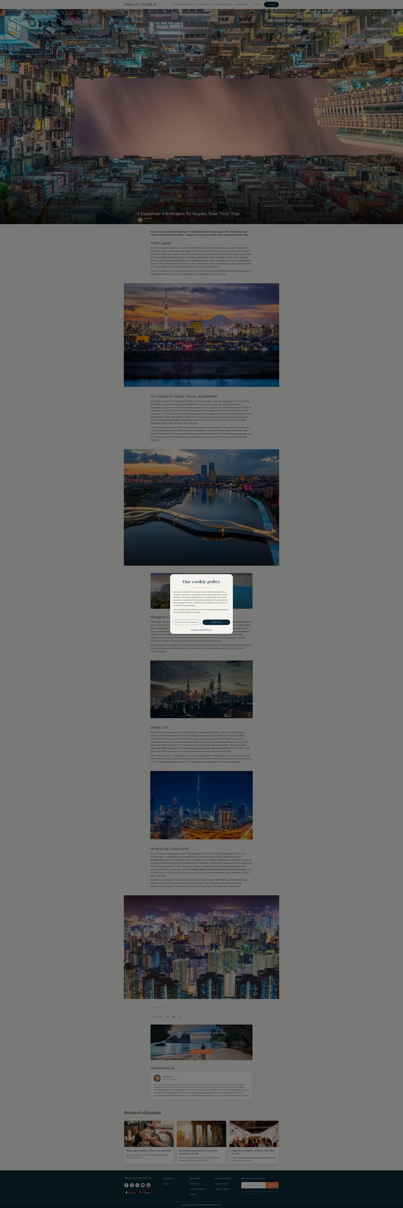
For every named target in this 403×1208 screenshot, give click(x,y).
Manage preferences (201, 630)
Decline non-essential (186, 622)
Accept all (216, 622)
